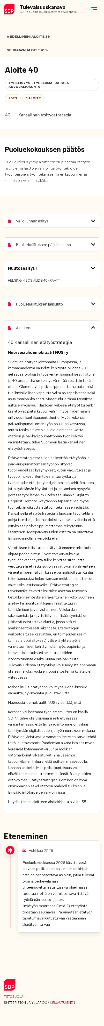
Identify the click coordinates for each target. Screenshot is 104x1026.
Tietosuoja (13, 997)
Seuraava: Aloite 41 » (27, 50)
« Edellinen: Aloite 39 (28, 36)
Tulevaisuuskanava (43, 7)
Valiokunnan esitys (32, 220)
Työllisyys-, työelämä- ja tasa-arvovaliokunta (39, 85)
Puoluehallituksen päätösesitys (43, 244)
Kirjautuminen (62, 1003)
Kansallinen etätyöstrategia (44, 115)
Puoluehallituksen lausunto (39, 303)
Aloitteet (24, 327)
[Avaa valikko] (94, 9)
